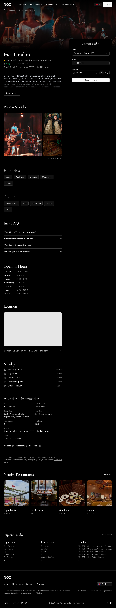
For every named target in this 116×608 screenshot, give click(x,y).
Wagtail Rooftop (47, 557)
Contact (40, 584)
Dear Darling (9, 546)
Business (30, 584)
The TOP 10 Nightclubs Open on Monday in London (95, 549)
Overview (106, 535)
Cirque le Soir (9, 554)
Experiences (35, 5)
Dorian (43, 552)
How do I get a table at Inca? (17, 252)
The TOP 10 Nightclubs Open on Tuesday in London (95, 546)
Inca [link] (34, 10)
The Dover (45, 546)
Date (74, 50)
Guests (75, 69)
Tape (5, 552)
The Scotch (8, 557)
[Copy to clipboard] (60, 351)
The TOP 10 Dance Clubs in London (92, 552)
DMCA (24, 603)
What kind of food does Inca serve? (20, 232)
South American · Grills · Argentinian (34, 60)
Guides (82, 542)
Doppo (44, 554)
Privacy (15, 603)
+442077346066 (13, 438)
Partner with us (68, 5)
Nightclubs (9, 542)
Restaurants (24, 10)
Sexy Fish (44, 549)
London (22, 5)
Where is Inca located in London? (19, 239)
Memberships (52, 5)
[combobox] (98, 4)
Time (74, 60)
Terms (6, 603)
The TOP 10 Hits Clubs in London (91, 557)
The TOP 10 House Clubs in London (92, 554)
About (6, 584)
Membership (18, 584)
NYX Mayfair (8, 549)
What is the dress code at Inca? (18, 245)
